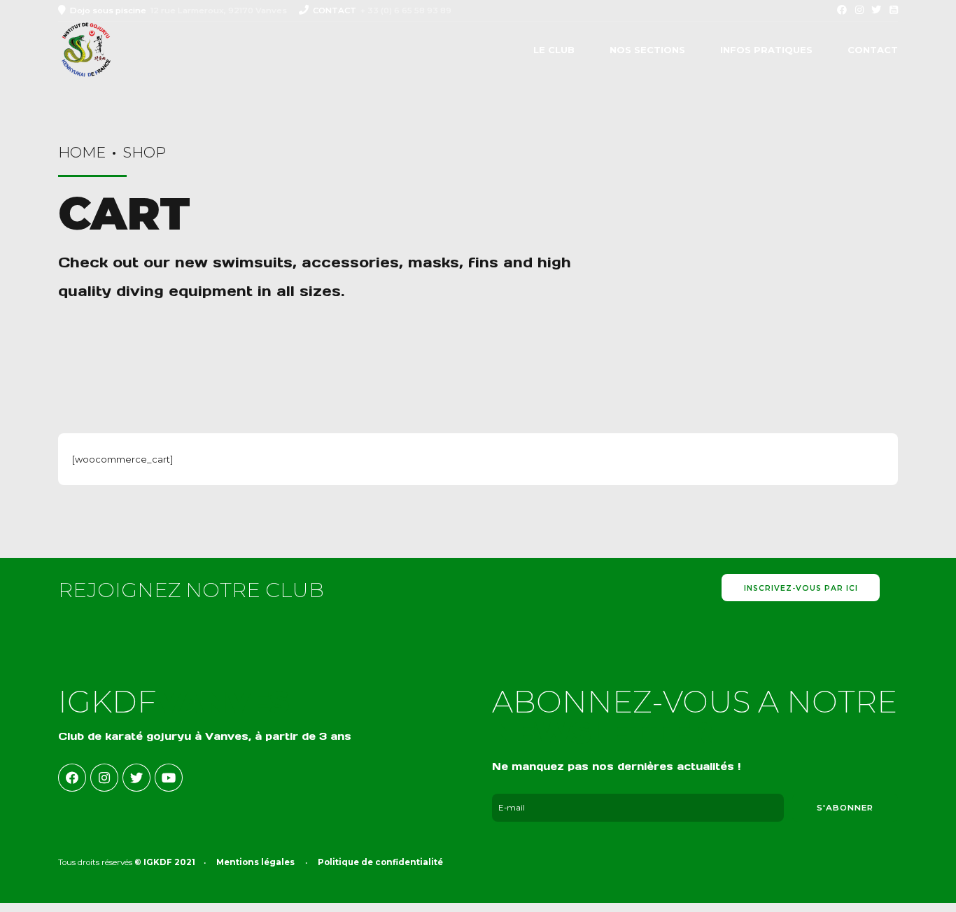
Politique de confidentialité (380, 862)
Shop (144, 152)
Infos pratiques (766, 49)
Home (82, 152)
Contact (873, 49)
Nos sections (647, 49)
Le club (554, 49)
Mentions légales (255, 862)
